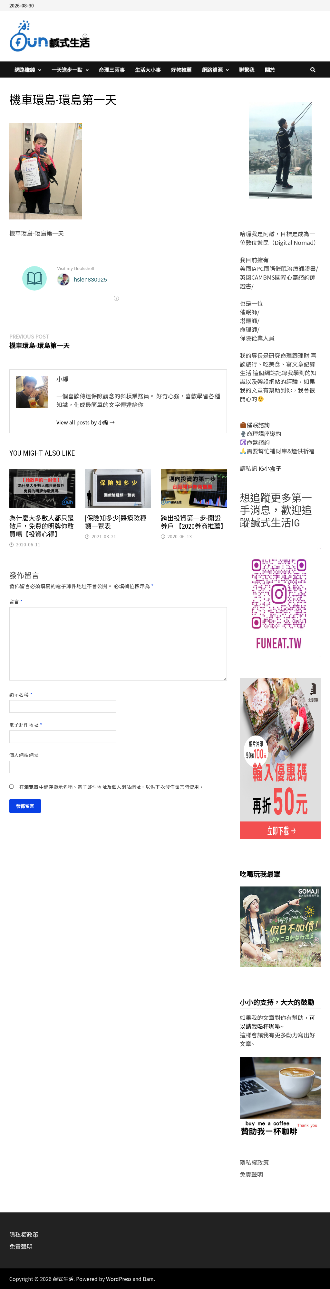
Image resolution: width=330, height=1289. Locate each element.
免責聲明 (251, 1174)
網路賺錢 (25, 69)
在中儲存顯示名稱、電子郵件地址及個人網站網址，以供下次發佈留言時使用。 (111, 787)
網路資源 (212, 69)
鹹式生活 (63, 1279)
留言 (16, 601)
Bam (148, 1279)
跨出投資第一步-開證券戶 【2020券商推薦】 (194, 522)
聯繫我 (247, 69)
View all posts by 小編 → (85, 422)
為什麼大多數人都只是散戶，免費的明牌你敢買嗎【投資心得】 (41, 526)
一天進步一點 (67, 69)
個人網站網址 (23, 755)
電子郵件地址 (26, 724)
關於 (270, 69)
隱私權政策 (254, 1162)
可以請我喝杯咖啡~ (277, 1021)
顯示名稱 (21, 694)
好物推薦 (181, 69)
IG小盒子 (269, 468)
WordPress (118, 1279)
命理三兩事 (112, 69)
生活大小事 (148, 69)
